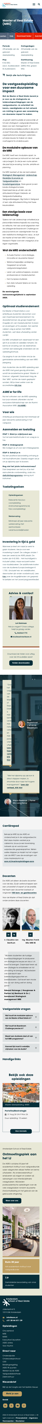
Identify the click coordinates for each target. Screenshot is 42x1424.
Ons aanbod (8, 1331)
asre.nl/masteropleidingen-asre (19, 861)
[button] (34, 4)
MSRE (5, 1337)
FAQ (11, 36)
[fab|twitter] (11, 1405)
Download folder (24, 36)
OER (4, 1362)
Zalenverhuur (8, 1377)
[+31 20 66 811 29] (4, 1320)
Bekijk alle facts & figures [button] (18, 76)
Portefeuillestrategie (15, 1110)
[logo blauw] (9, 5)
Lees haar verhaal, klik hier (11, 754)
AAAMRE (22, 406)
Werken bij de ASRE (11, 1371)
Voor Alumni (8, 1346)
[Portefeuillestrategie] (21, 1084)
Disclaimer (20, 1421)
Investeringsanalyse (11, 184)
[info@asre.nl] (4, 1317)
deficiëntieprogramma (13, 475)
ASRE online (8, 1343)
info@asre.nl (12, 1317)
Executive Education (12, 1340)
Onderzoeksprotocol (11, 1359)
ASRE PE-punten (9, 1368)
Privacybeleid (21, 1418)
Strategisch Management (14, 175)
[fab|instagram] (24, 1405)
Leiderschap (31, 175)
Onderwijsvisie (9, 1356)
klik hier (18, 385)
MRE (4, 1334)
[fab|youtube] (17, 1405)
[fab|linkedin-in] (8, 934)
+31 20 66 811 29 (14, 1320)
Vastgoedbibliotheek (12, 1374)
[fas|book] (14, 934)
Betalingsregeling (10, 1365)
